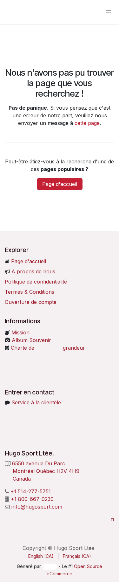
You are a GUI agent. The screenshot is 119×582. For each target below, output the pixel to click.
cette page (87, 123)
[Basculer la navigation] (108, 12)
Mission (20, 332)
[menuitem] (41, 556)
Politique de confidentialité (36, 281)
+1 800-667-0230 (32, 499)
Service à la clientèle (36, 402)
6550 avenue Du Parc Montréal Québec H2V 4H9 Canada (43, 471)
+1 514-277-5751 (30, 491)
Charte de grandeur (48, 348)
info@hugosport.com (36, 506)
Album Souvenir (30, 340)
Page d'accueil (59, 184)
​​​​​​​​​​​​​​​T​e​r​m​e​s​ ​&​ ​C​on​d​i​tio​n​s (29, 292)
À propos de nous (33, 271)
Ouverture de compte (30, 302)
